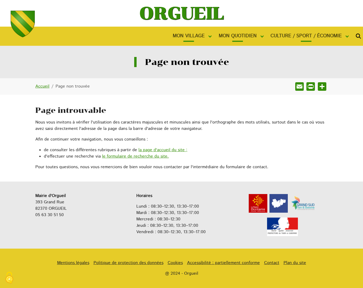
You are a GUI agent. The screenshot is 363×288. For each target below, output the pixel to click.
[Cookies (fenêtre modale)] (9, 278)
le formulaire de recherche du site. (135, 156)
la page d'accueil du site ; (162, 150)
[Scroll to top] (351, 276)
